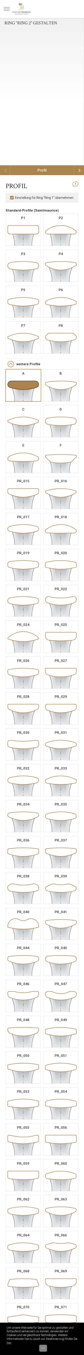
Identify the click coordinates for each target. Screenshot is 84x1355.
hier (9, 1342)
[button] (42, 185)
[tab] (42, 190)
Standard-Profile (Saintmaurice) (32, 210)
